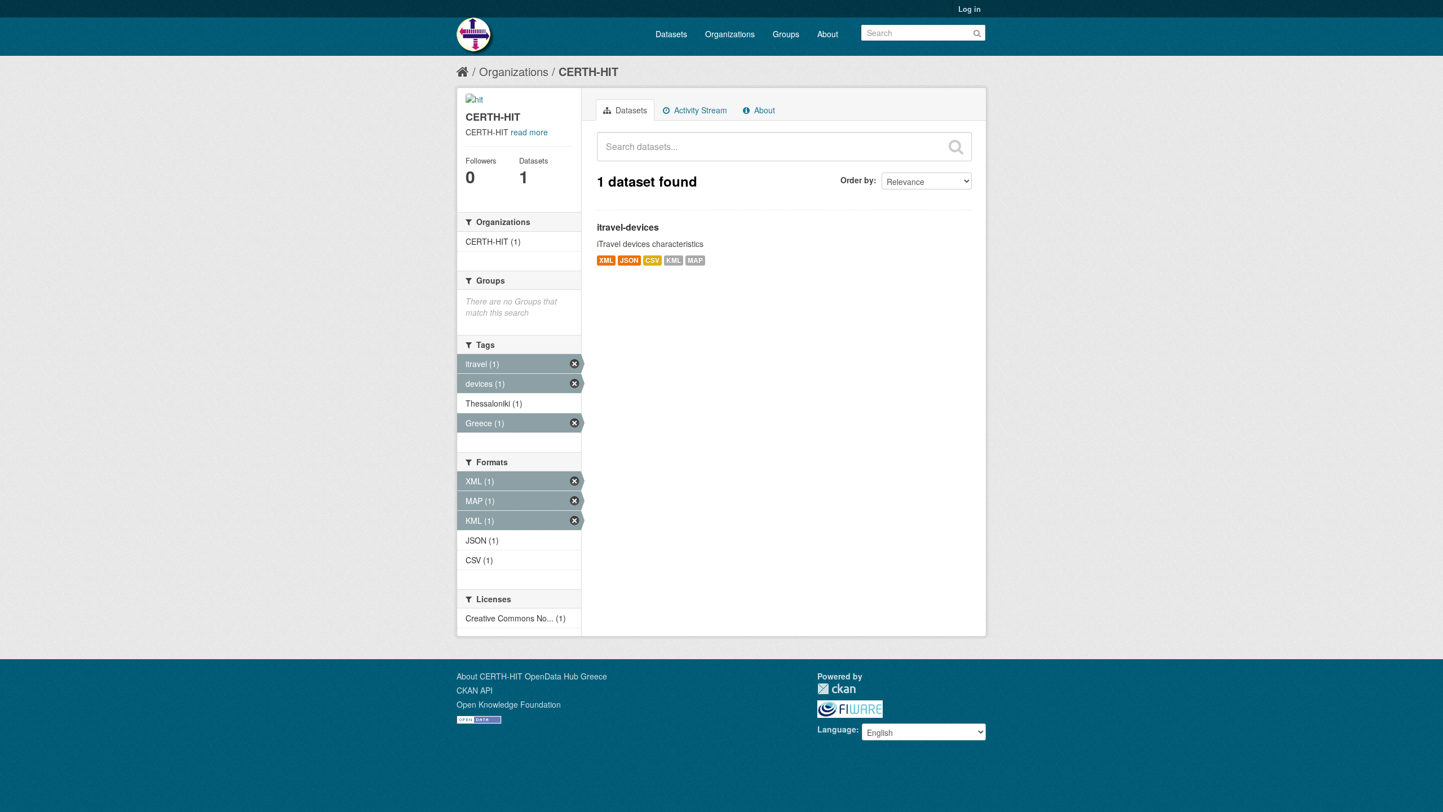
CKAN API (475, 690)
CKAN (836, 689)
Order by (857, 180)
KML (673, 260)
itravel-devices (628, 226)
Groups (786, 33)
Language (836, 729)
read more (529, 132)
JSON (629, 260)
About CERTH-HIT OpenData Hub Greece (532, 676)
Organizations (730, 33)
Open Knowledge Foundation (509, 704)
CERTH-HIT (588, 71)
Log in (969, 8)
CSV (652, 260)
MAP (695, 260)
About (827, 33)
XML (606, 260)
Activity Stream (699, 110)
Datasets (671, 33)
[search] (956, 146)
